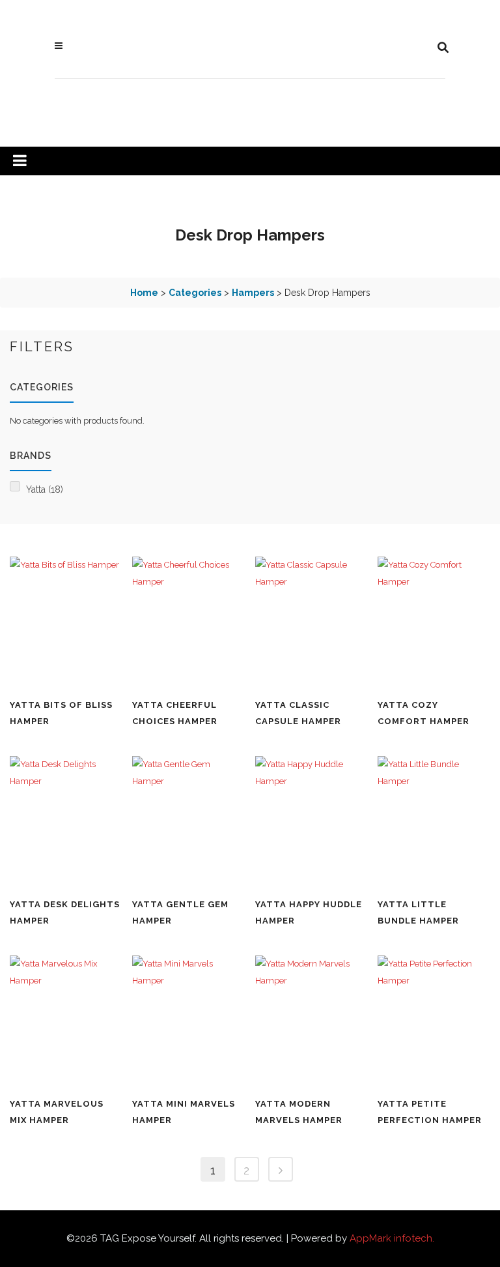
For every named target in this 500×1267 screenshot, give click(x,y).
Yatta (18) (44, 489)
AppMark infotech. (392, 1238)
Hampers (253, 292)
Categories (195, 292)
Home (144, 292)
